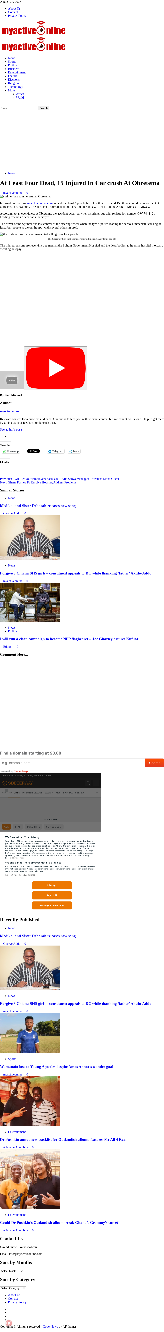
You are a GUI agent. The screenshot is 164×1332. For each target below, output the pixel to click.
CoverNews (50, 1326)
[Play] (55, 368)
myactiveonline (13, 192)
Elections (14, 79)
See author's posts (11, 429)
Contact (13, 12)
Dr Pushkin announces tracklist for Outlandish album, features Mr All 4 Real (63, 1139)
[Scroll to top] (1, 1330)
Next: (38, 482)
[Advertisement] (82, 140)
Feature (12, 76)
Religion (13, 83)
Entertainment (17, 72)
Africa (20, 94)
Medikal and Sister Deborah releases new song (38, 506)
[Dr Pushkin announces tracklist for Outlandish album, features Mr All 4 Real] (30, 1125)
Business (13, 68)
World (20, 97)
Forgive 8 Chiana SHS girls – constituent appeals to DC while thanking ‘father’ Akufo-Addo (75, 573)
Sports (12, 61)
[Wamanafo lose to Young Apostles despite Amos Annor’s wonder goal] (30, 1052)
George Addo (12, 513)
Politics (12, 65)
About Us (14, 8)
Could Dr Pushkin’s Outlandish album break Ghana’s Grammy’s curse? (59, 1222)
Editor (7, 646)
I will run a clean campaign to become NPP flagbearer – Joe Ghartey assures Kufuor (69, 639)
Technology (15, 86)
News (11, 58)
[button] (1, 104)
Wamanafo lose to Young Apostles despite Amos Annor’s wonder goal (56, 1067)
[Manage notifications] (9, 1323)
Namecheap (21, 771)
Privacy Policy (17, 15)
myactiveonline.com (40, 203)
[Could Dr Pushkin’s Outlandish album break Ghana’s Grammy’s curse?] (30, 1208)
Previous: (59, 478)
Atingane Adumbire (16, 1147)
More (11, 90)
